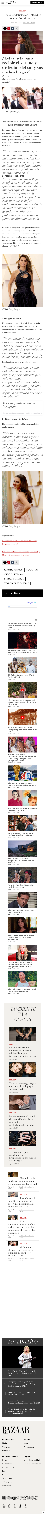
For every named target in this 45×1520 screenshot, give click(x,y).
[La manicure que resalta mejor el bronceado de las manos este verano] (22, 1138)
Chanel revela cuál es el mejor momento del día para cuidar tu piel (22, 1181)
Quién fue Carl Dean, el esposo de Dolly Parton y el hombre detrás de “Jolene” (22, 1373)
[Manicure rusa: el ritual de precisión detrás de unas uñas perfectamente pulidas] (22, 1102)
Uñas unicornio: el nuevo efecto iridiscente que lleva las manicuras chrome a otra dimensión (22, 1227)
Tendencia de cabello (16, 583)
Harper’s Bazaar (29, 23)
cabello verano (13, 574)
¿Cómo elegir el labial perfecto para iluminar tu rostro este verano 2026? (21, 1251)
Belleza (22, 11)
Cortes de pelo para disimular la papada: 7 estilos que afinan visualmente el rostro (21, 1411)
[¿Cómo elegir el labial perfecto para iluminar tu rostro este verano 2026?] (13, 1243)
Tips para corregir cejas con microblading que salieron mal (22, 1086)
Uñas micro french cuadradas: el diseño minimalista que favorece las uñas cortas (22, 1052)
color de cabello (14, 578)
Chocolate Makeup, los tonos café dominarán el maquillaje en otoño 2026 (24, 1402)
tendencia (32, 569)
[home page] (10, 2)
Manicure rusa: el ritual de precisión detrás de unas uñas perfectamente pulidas (22, 1121)
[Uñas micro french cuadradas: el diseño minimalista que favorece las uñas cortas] (22, 1034)
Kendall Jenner (13, 569)
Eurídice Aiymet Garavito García (26, 1188)
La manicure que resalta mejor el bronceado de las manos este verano (22, 1156)
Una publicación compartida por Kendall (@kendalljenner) (22, 413)
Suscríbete (37, 3)
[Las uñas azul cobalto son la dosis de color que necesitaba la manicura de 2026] (13, 1194)
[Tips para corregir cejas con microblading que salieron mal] (22, 1069)
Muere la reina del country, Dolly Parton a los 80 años (21, 1393)
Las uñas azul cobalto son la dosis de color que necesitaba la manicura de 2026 (21, 1202)
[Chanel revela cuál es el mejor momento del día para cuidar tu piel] (13, 1174)
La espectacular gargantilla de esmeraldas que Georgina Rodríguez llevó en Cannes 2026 (23, 1384)
